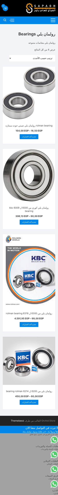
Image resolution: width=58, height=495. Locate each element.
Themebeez (17, 420)
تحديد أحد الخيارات (29, 136)
